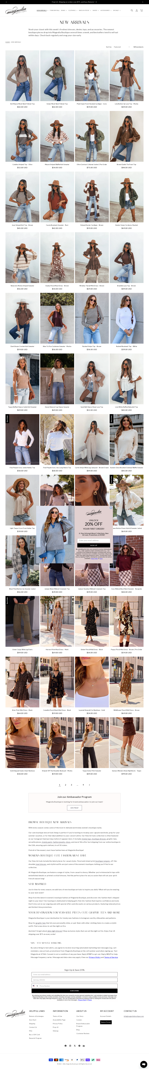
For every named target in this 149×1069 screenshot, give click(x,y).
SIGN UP (93, 545)
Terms (101, 558)
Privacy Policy (94, 558)
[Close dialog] (111, 508)
